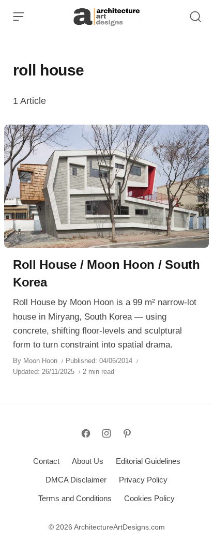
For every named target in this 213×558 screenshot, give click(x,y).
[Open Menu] (18, 16)
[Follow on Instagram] (106, 433)
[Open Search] (195, 16)
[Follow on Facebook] (86, 433)
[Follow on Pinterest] (127, 433)
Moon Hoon (40, 361)
